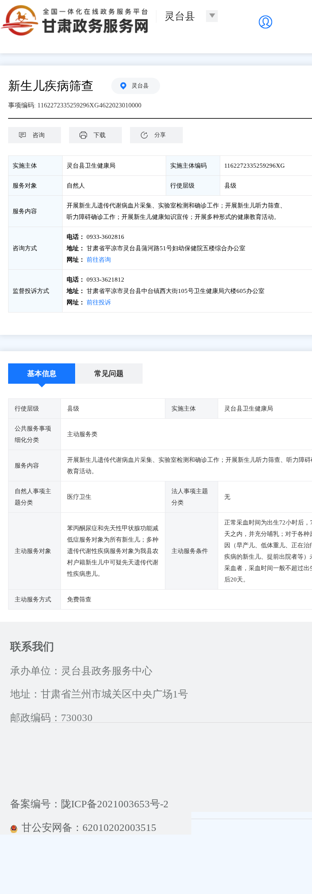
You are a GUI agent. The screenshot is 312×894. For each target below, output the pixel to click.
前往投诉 (99, 302)
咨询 (38, 135)
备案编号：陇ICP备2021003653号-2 (89, 803)
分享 (160, 135)
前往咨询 (99, 259)
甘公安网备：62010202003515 (89, 827)
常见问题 (109, 373)
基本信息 (41, 373)
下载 (99, 135)
